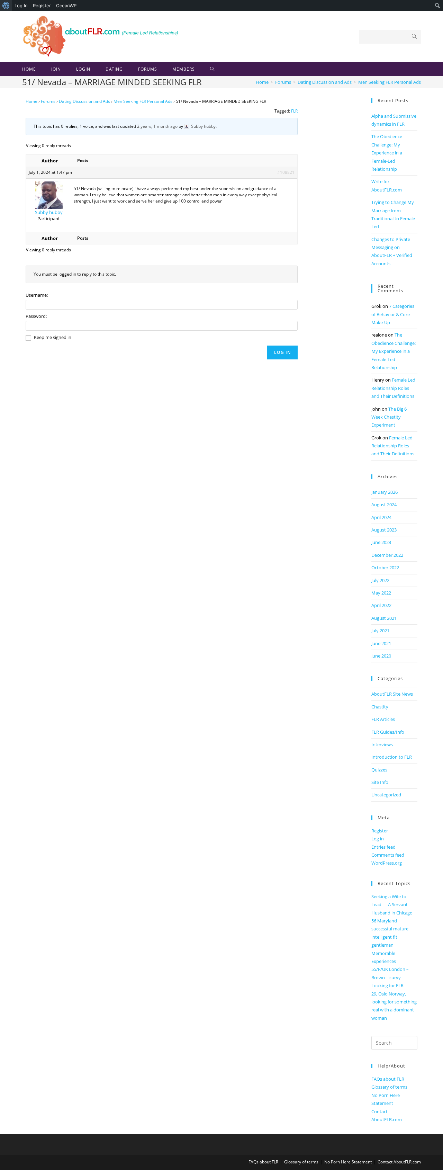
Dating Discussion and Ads (84, 101)
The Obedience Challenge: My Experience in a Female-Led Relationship (386, 152)
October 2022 (385, 567)
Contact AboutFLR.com (399, 1162)
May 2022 (381, 593)
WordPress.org (386, 863)
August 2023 (384, 530)
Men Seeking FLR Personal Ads (143, 101)
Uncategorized (386, 795)
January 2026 (384, 492)
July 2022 (380, 580)
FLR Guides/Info (387, 732)
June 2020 (381, 656)
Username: (37, 295)
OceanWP (66, 5)
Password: (36, 316)
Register (42, 5)
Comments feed (387, 855)
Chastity (379, 707)
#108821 (286, 172)
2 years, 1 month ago (157, 126)
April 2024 (381, 517)
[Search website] (212, 69)
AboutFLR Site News (392, 694)
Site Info (379, 782)
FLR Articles (383, 719)
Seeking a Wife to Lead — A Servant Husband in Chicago (392, 904)
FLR (294, 111)
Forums (48, 101)
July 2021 (380, 630)
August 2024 (384, 504)
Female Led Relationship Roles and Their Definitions (393, 388)
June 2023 (381, 542)
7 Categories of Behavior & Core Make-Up (392, 314)
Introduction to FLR (391, 757)
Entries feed (383, 847)
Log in (377, 839)
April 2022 (381, 605)
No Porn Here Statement (348, 1162)
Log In (21, 5)
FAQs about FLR (387, 1079)
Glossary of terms (389, 1087)
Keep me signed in (52, 337)
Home (31, 101)
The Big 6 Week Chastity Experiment (389, 417)
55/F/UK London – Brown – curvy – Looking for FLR (390, 977)
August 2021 (384, 618)
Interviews (382, 744)
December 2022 (387, 555)
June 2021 (381, 643)
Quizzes (379, 770)
